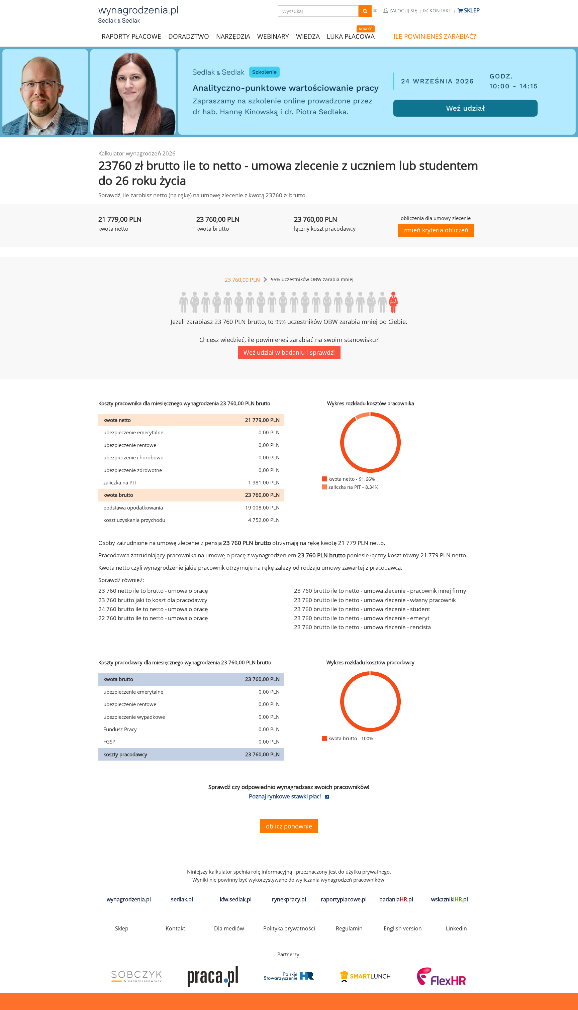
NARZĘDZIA (233, 36)
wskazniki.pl (449, 899)
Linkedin (456, 928)
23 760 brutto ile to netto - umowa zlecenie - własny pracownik (375, 600)
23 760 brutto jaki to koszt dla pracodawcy (152, 600)
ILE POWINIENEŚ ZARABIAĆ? (435, 36)
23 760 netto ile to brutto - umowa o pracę (153, 590)
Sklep (471, 10)
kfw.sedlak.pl (236, 899)
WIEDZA (308, 36)
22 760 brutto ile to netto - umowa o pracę (153, 618)
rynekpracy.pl (289, 899)
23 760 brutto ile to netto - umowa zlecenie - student (362, 609)
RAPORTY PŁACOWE (131, 36)
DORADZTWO (188, 36)
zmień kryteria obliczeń (435, 230)
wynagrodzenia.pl (129, 899)
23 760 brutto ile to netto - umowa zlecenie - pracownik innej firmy (380, 590)
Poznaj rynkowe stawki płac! (285, 796)
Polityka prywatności (289, 928)
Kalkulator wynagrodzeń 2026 (137, 153)
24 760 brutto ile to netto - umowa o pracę (153, 609)
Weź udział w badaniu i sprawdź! (289, 352)
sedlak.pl (182, 899)
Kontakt (439, 10)
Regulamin (349, 928)
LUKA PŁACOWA (351, 36)
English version (403, 928)
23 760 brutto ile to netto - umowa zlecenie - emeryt (361, 618)
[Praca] (213, 976)
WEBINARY (273, 36)
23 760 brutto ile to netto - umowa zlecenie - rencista (362, 627)
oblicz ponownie (289, 826)
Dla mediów (229, 928)
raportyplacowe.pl (344, 899)
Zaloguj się (402, 10)
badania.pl (396, 899)
